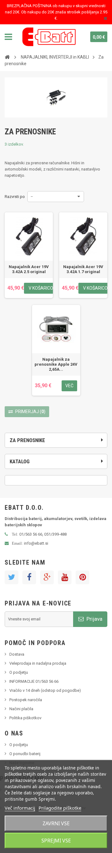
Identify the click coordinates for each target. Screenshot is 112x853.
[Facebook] (29, 577)
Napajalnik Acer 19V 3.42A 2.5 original (29, 269)
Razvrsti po (15, 196)
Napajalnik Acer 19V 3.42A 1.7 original (83, 269)
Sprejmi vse (56, 840)
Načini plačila (21, 708)
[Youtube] (65, 577)
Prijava (93, 619)
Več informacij (20, 808)
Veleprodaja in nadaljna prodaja (37, 663)
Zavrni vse (56, 823)
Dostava (16, 654)
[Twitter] (11, 577)
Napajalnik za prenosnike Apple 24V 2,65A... (56, 364)
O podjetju (18, 672)
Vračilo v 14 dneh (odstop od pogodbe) (45, 690)
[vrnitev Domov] (7, 57)
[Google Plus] (47, 577)
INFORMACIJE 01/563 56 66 (33, 681)
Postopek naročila (25, 699)
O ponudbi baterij (24, 753)
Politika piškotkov (25, 718)
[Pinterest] (82, 577)
